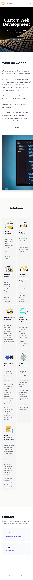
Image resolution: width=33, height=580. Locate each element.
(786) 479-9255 (10, 551)
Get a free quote (16, 39)
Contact (16, 127)
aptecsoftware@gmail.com (14, 536)
